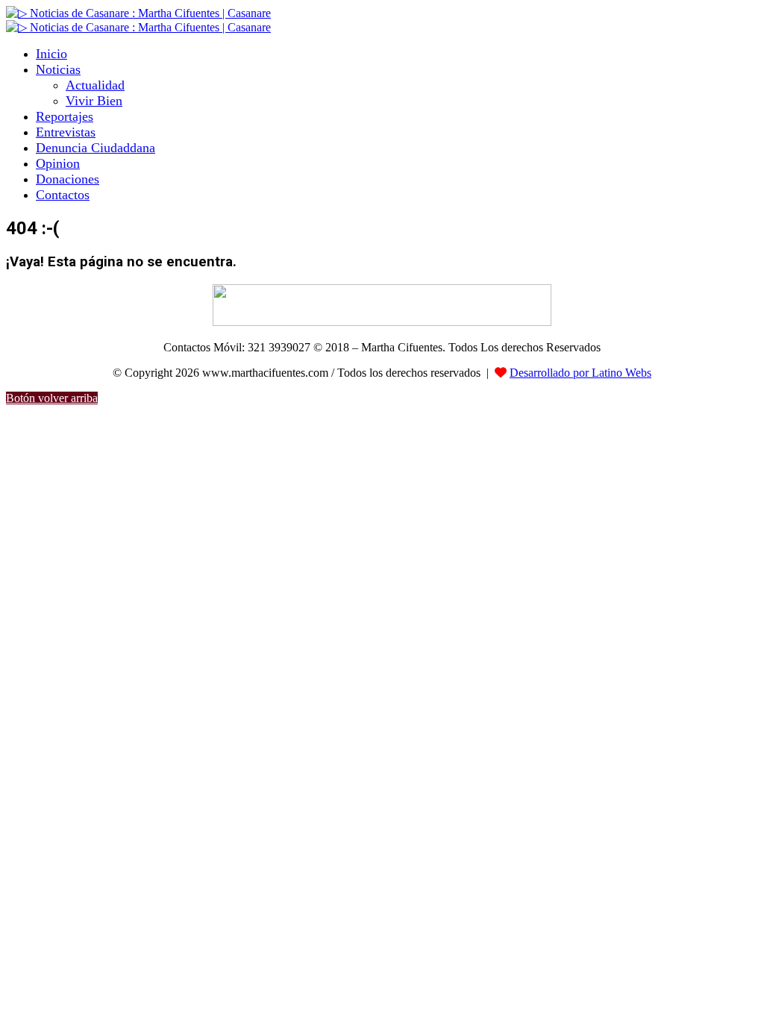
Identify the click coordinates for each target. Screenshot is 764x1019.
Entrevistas (66, 132)
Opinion (58, 163)
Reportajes (64, 116)
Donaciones (67, 179)
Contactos (63, 194)
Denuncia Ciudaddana (95, 147)
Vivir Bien (94, 100)
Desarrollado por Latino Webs (580, 372)
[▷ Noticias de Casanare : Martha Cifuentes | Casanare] (138, 13)
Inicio (51, 53)
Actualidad (95, 85)
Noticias (58, 69)
